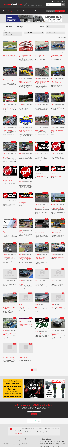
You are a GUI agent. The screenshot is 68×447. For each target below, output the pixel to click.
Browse (4, 440)
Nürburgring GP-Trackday (56, 307)
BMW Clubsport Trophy (56, 232)
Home (4, 11)
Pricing (19, 11)
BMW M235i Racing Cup (8, 257)
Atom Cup (37, 307)
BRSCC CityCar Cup (39, 130)
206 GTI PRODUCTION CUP (56, 176)
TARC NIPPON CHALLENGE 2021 (57, 156)
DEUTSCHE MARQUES (7, 180)
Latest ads (50, 11)
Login (57, 1)
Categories (11, 11)
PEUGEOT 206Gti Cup (7, 130)
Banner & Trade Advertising (9, 444)
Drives (20, 446)
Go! (63, 5)
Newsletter (33, 11)
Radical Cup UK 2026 (39, 55)
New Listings (6, 443)
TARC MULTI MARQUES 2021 (25, 183)
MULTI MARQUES (22, 202)
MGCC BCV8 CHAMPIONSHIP (25, 156)
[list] (63, 38)
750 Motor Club (38, 333)
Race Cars (21, 440)
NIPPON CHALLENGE (7, 203)
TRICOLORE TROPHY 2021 (40, 156)
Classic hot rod (22, 307)
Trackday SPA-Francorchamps (57, 257)
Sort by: (42, 26)
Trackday (53, 283)
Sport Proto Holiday (39, 283)
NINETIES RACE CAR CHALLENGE (9, 55)
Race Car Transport (23, 443)
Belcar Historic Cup (23, 107)
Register (63, 1)
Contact (25, 11)
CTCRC (4, 283)
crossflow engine (23, 357)
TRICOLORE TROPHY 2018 (40, 176)
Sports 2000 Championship (41, 107)
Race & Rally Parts (23, 442)
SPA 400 (21, 232)
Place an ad (60, 11)
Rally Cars (21, 444)
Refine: (4, 30)
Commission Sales (7, 446)
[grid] (65, 38)
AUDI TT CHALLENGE (55, 107)
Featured (5, 442)
